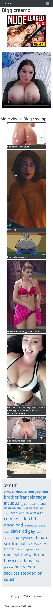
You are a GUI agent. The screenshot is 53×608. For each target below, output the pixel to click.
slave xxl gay (23, 531)
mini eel (11, 554)
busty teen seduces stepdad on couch (23, 573)
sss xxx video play (12, 507)
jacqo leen (17, 513)
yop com (41, 491)
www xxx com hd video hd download (23, 519)
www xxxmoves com (19, 491)
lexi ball (19, 543)
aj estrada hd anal (33, 503)
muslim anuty (31, 525)
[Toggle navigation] (47, 3)
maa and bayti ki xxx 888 (27, 549)
